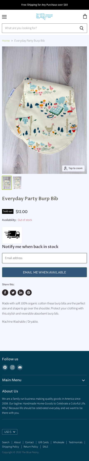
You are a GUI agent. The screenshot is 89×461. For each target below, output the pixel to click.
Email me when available (44, 272)
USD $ (7, 432)
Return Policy (31, 447)
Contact (29, 442)
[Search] (81, 28)
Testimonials (75, 442)
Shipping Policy (10, 447)
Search (6, 442)
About (17, 442)
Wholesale (58, 442)
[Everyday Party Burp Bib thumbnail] (6, 182)
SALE (45, 447)
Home (6, 40)
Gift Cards (43, 442)
